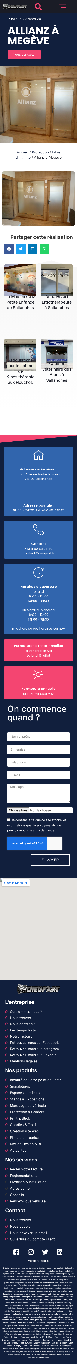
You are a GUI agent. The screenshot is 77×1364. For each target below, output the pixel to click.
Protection (40, 152)
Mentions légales (38, 1260)
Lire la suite (21, 276)
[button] (38, 6)
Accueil (22, 152)
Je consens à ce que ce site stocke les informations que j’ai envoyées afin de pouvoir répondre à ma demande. (37, 825)
